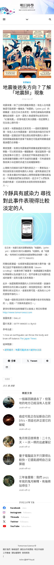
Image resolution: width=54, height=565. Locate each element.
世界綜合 (27, 82)
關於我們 (6, 549)
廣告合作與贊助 (26, 549)
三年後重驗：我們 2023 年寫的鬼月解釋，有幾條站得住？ (35, 481)
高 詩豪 (11, 385)
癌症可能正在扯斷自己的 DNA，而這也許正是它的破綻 (35, 420)
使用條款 (26, 552)
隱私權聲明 (16, 552)
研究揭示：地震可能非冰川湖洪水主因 (23, 349)
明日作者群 (39, 549)
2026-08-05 (24, 407)
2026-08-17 (24, 446)
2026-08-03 (24, 429)
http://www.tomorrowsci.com (17, 312)
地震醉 (7, 379)
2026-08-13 (24, 489)
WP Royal (30, 559)
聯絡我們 (15, 549)
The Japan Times (28, 338)
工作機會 (6, 552)
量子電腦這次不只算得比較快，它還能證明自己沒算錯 (35, 460)
